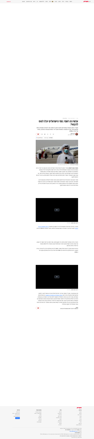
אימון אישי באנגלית (38, 411)
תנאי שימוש (18, 411)
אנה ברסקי (73, 133)
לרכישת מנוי (9, 1)
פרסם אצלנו (60, 413)
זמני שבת (39, 420)
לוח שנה (23, 1)
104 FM (40, 419)
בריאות (46, 1)
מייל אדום (60, 414)
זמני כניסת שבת (29, 1)
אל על (72, 308)
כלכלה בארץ (80, 414)
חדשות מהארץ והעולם (71, 118)
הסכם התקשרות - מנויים (16, 413)
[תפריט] (90, 1)
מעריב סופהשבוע (59, 417)
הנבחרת (66, 1)
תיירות (34, 1)
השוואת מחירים (39, 421)
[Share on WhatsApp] (45, 134)
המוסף (60, 419)
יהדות (81, 421)
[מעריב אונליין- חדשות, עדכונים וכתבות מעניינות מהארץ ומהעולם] (86, 1)
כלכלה (63, 1)
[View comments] (38, 134)
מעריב (77, 118)
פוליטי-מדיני (65, 118)
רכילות (50, 1)
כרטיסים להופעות (79, 424)
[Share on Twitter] (48, 134)
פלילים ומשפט (41, 1)
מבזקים (80, 413)
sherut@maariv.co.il (73, 431)
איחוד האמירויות (67, 308)
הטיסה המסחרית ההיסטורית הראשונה (54, 295)
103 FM (40, 416)
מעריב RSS (60, 416)
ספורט (59, 1)
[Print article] (42, 134)
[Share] (53, 134)
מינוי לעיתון (60, 420)
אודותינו (60, 423)
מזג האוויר (80, 423)
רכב (37, 1)
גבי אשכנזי (76, 308)
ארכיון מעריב (60, 421)
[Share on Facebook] (50, 134)
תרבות (56, 1)
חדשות (71, 1)
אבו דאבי (62, 308)
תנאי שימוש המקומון (17, 416)
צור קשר (60, 411)
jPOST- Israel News (38, 413)
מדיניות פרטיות (17, 414)
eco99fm (39, 417)
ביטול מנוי (60, 424)
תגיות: (77, 307)
